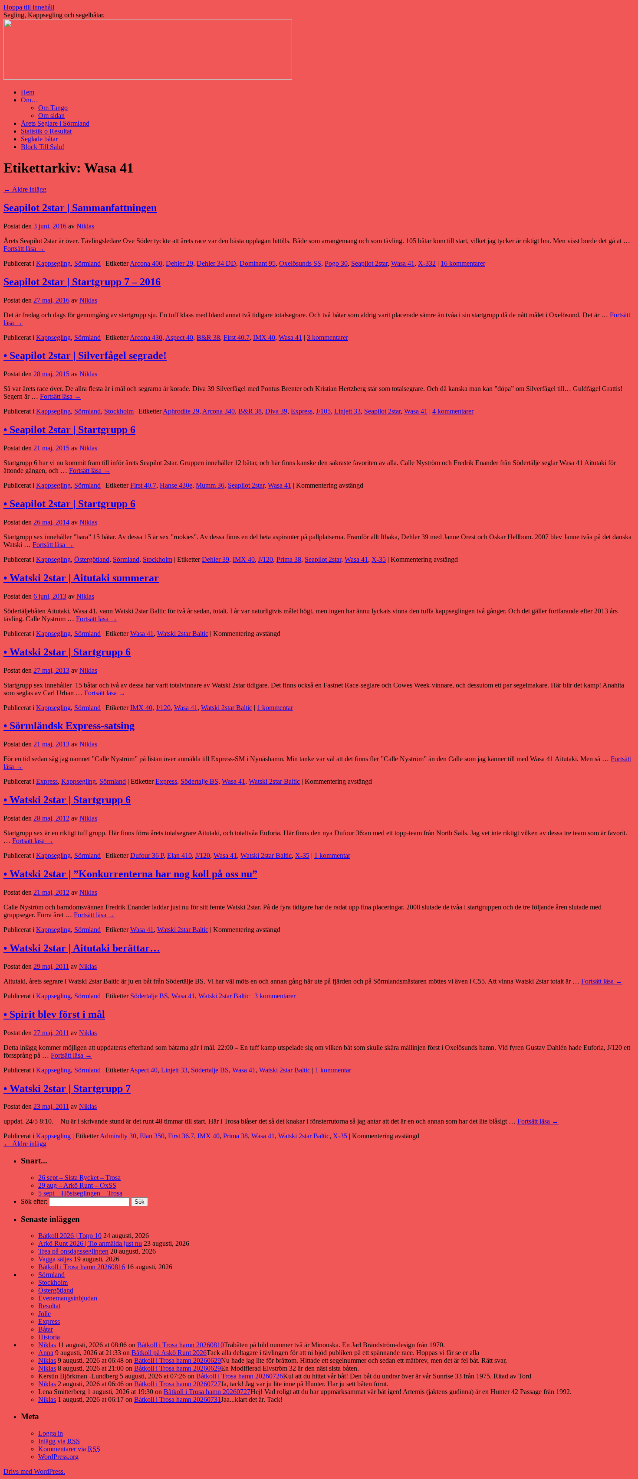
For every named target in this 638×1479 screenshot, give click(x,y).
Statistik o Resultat (46, 131)
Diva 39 (276, 411)
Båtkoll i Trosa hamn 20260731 (177, 1399)
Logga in (50, 1433)
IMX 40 (264, 337)
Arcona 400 (146, 263)
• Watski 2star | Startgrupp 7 (67, 1088)
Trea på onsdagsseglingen (73, 1251)
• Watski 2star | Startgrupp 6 (67, 652)
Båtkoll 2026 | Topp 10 (70, 1235)
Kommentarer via (69, 1449)
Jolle (44, 1313)
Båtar (45, 1329)
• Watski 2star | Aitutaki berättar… (81, 948)
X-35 (379, 559)
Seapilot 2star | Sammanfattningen (80, 207)
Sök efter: (34, 1201)
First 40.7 (237, 337)
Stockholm (119, 411)
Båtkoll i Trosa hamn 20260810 (180, 1345)
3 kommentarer (327, 337)
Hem (27, 92)
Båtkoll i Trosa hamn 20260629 (177, 1360)
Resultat (49, 1306)
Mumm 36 (210, 485)
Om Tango (53, 107)
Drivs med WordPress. (34, 1471)
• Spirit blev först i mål (54, 1014)
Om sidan (51, 115)
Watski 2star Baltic (182, 633)
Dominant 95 (258, 263)
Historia (49, 1337)
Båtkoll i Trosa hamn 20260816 (81, 1267)
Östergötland (91, 559)
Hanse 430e (176, 485)
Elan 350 (152, 1136)
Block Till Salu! (42, 146)
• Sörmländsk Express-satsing (69, 725)
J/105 (323, 411)
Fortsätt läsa (24, 248)
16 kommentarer (463, 263)
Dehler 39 (215, 559)
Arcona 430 (146, 337)
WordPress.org (58, 1456)
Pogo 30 (336, 263)
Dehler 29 (179, 263)
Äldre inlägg (24, 189)
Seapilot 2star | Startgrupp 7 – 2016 (82, 281)
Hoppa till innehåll (28, 7)
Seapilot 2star (369, 263)
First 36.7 (181, 1136)
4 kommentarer (453, 411)
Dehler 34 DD (216, 263)
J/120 (265, 559)
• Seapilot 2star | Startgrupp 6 (69, 429)
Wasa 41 (402, 263)
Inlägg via (59, 1441)
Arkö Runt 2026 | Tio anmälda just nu (90, 1243)
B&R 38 (208, 337)
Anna (45, 1352)
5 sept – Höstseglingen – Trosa (80, 1193)
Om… (29, 100)
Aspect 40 (179, 337)
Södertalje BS (199, 781)
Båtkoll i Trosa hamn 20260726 (239, 1376)
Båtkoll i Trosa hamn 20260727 (177, 1384)
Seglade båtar (39, 139)
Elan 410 (179, 855)
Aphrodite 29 (181, 411)
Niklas (85, 226)
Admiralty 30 (118, 1136)
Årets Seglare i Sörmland (55, 123)
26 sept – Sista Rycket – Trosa (79, 1177)
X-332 (427, 263)
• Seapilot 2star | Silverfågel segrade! (85, 355)
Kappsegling (53, 263)
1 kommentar (275, 707)
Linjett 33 (347, 411)
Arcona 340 (218, 411)
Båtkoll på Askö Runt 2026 (169, 1352)
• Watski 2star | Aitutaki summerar (81, 577)
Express (301, 411)
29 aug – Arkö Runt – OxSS (77, 1185)
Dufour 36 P (147, 855)
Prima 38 (288, 559)
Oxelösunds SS (300, 263)
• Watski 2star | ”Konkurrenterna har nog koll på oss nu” (130, 874)
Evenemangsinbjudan (67, 1298)
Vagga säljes (55, 1259)
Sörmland (87, 263)
